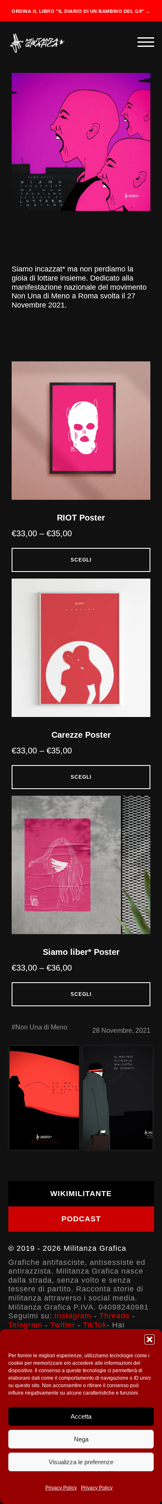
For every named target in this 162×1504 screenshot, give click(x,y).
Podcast (81, 1219)
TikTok (95, 1325)
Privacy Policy (61, 1488)
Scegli (81, 560)
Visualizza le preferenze (81, 1461)
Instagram (72, 1316)
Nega (81, 1439)
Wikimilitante (81, 1193)
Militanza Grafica (95, 1248)
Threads (114, 1316)
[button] (149, 1339)
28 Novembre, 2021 (121, 1030)
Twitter (62, 1325)
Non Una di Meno (41, 1027)
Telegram (25, 1325)
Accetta (81, 1416)
